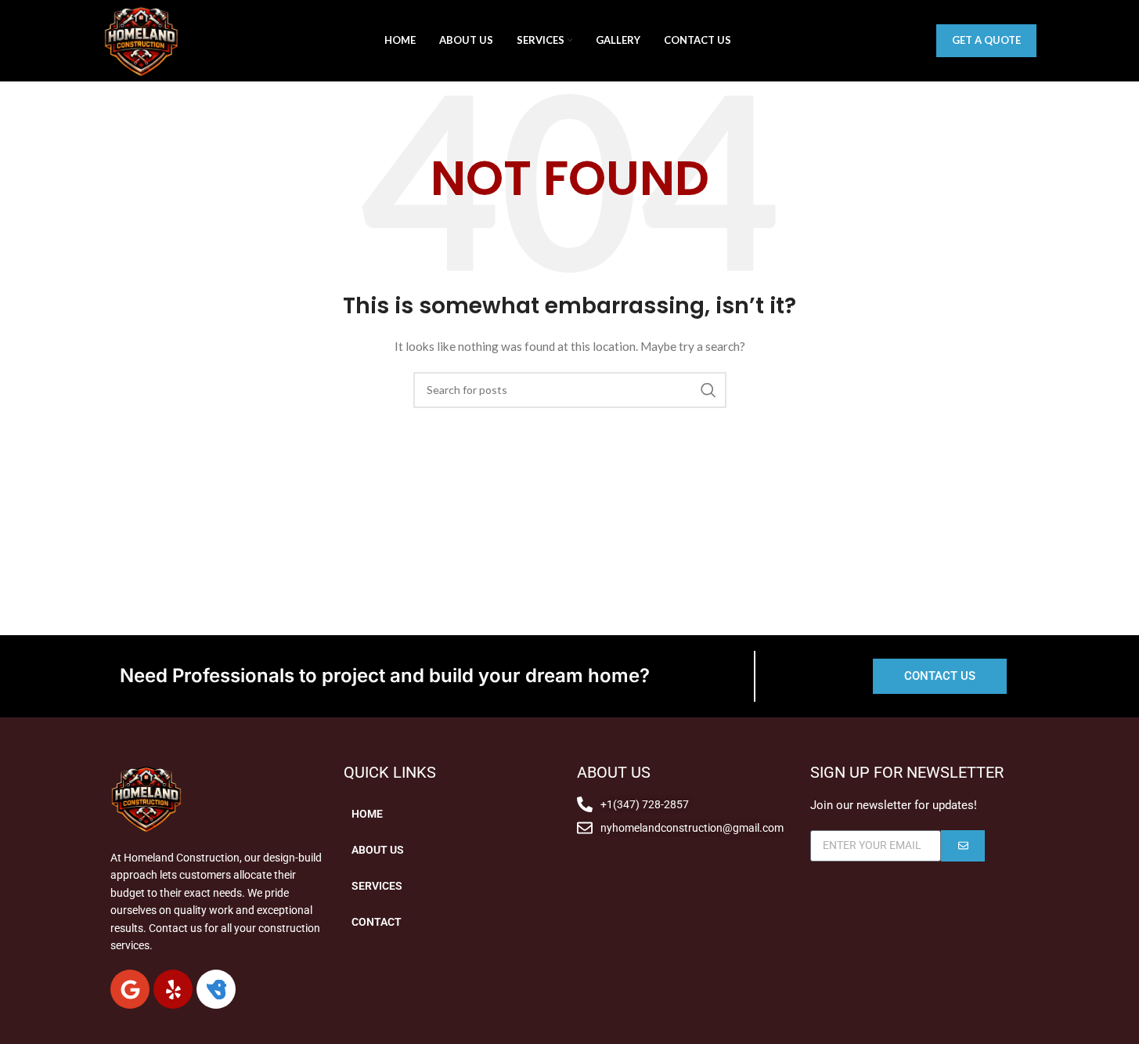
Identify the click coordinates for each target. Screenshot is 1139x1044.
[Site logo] (141, 39)
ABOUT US (377, 850)
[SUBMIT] (963, 846)
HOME (367, 813)
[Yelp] (173, 989)
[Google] (130, 989)
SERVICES (376, 886)
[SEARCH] (708, 390)
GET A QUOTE (986, 40)
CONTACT (376, 922)
